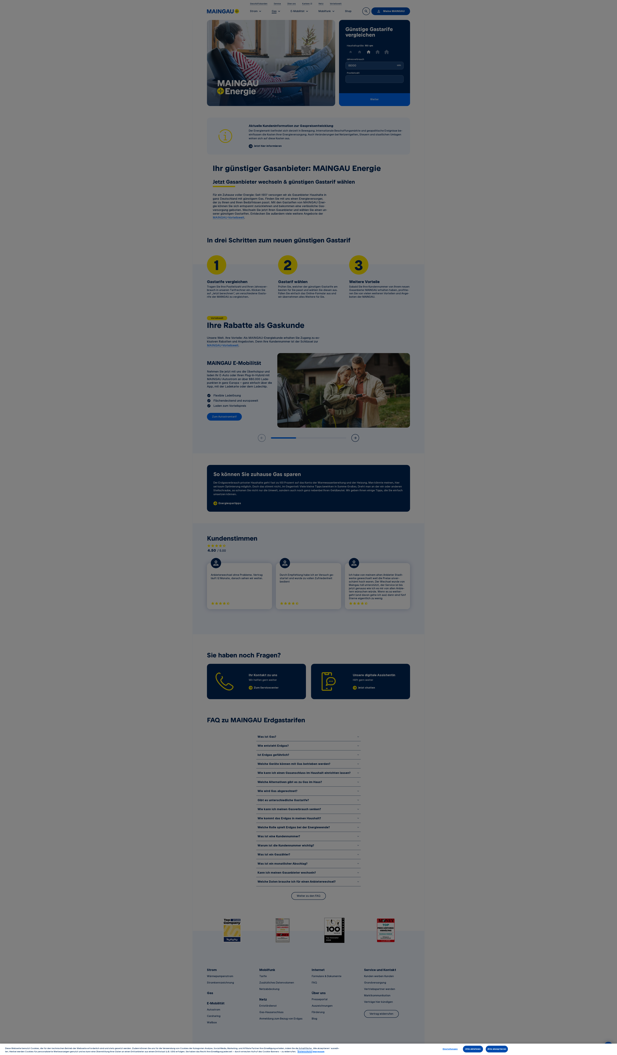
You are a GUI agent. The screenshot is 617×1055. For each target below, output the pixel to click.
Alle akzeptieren (496, 1049)
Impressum (318, 1051)
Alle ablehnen (473, 1049)
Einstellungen (450, 1049)
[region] (308, 1049)
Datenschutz (305, 1051)
